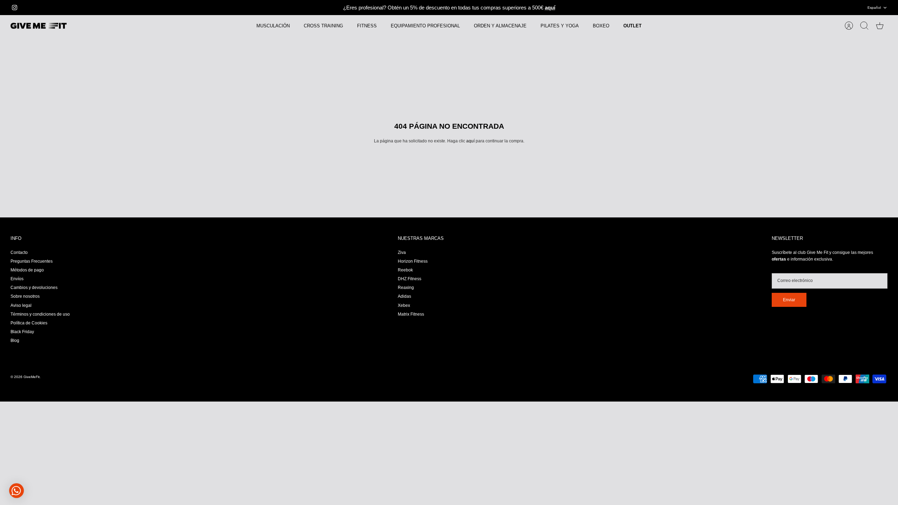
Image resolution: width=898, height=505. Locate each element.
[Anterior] (273, 7)
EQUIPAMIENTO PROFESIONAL (425, 25)
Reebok (405, 270)
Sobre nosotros (25, 296)
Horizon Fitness (413, 261)
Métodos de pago (27, 270)
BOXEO (601, 25)
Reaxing (406, 287)
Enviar (789, 299)
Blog (15, 340)
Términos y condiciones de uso (40, 314)
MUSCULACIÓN (273, 25)
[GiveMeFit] (39, 26)
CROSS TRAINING (323, 25)
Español (874, 7)
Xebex (404, 305)
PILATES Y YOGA (560, 25)
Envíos (17, 278)
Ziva (402, 252)
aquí (470, 141)
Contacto (19, 252)
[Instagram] (14, 7)
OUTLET (632, 25)
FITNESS (367, 25)
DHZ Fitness (409, 278)
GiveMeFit (32, 377)
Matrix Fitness (411, 314)
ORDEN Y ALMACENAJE (500, 25)
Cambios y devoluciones (34, 287)
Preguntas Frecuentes (32, 261)
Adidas (404, 296)
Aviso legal (21, 305)
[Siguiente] (624, 7)
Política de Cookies (29, 323)
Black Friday (22, 331)
